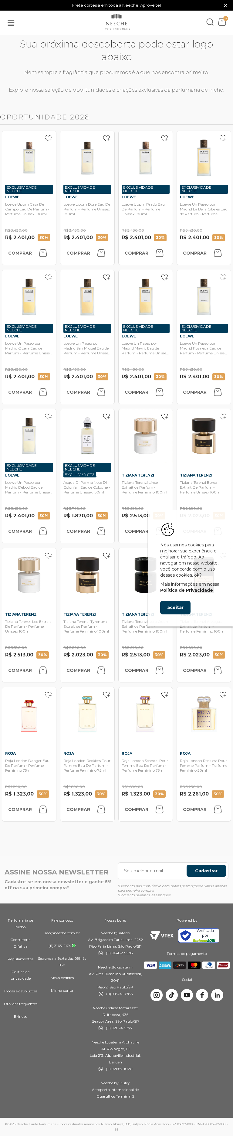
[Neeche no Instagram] (156, 995)
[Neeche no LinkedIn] (217, 995)
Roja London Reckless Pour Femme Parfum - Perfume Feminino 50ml (203, 765)
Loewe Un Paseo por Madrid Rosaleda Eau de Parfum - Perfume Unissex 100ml (203, 350)
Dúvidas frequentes (20, 1003)
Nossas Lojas (115, 920)
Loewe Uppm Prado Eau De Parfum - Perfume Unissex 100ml (143, 209)
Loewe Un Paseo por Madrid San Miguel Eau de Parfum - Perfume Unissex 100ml (86, 350)
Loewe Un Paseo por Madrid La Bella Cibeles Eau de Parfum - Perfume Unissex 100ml (204, 211)
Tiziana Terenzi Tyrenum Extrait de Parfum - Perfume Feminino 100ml (86, 626)
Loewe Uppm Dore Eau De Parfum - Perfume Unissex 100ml (86, 209)
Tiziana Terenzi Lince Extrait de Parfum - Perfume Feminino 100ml (144, 487)
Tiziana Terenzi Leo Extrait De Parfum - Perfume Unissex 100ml (28, 626)
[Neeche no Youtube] (187, 995)
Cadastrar (206, 871)
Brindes (20, 1016)
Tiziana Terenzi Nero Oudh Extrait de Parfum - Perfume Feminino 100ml (145, 626)
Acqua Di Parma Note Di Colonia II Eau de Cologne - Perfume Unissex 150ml (86, 487)
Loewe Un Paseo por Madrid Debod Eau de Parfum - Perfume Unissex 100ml (28, 489)
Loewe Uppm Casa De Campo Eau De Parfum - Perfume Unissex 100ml (27, 209)
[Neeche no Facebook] (202, 995)
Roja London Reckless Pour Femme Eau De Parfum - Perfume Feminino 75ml (86, 765)
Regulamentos (20, 959)
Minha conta (62, 990)
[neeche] (116, 22)
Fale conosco (62, 920)
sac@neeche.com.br (62, 933)
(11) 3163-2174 (60, 945)
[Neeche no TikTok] (172, 995)
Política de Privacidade (186, 590)
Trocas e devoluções (20, 991)
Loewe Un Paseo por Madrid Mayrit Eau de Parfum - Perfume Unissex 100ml (145, 350)
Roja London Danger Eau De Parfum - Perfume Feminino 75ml (27, 765)
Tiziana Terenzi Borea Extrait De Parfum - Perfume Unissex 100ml (200, 487)
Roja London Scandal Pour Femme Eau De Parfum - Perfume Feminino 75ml (145, 765)
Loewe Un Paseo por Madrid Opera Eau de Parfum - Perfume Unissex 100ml (28, 350)
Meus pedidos (62, 977)
